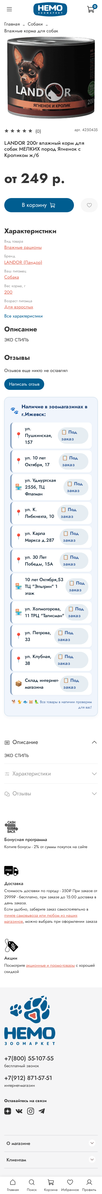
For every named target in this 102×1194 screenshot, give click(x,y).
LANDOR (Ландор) (23, 262)
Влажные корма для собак (31, 31)
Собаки (35, 24)
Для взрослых (18, 307)
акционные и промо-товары (50, 965)
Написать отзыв (24, 384)
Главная (12, 24)
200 (8, 292)
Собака (11, 277)
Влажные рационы (23, 247)
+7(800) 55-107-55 (29, 1058)
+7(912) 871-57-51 (28, 1078)
